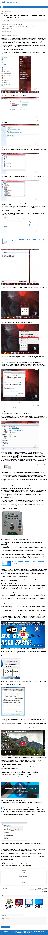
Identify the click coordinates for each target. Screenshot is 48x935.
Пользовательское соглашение (27, 931)
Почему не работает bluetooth (8, 33)
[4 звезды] (4, 889)
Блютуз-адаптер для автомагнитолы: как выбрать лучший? (28, 465)
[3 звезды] (3, 889)
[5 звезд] (5, 889)
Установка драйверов (6, 28)
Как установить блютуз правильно (9, 35)
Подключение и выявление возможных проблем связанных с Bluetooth (17, 26)
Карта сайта (42, 931)
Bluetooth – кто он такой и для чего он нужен (11, 24)
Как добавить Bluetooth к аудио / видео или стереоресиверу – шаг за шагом (9, 907)
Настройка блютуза (6, 30)
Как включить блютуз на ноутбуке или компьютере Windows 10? (38, 907)
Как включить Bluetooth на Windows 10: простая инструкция (29, 906)
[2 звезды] (2, 889)
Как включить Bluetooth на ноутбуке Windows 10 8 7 (19, 906)
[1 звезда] (1, 889)
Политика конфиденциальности (17, 931)
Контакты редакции (36, 931)
